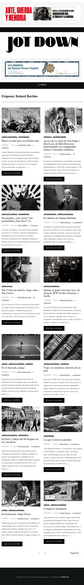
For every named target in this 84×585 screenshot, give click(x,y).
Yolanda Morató (65, 375)
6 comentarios (75, 444)
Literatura (50, 214)
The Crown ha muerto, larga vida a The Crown (20, 291)
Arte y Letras (9, 136)
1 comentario (34, 225)
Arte (4, 363)
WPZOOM (65, 577)
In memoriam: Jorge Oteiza (16, 514)
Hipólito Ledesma (65, 154)
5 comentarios (35, 446)
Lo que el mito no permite (57, 439)
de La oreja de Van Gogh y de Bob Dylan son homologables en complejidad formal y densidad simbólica (62, 145)
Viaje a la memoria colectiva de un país (62, 369)
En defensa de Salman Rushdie (60, 218)
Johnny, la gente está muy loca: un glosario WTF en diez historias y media (62, 293)
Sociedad (49, 435)
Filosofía (24, 136)
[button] (42, 85)
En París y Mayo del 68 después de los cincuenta (20, 440)
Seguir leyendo (12, 173)
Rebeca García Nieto (24, 372)
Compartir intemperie (55, 508)
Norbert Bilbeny (23, 225)
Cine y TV (7, 286)
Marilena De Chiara (66, 300)
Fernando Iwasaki (23, 446)
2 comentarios (76, 513)
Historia (23, 435)
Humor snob (59, 136)
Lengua (64, 363)
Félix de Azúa (64, 444)
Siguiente (74, 552)
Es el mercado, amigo (13, 367)
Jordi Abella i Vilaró (24, 145)
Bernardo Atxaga (23, 518)
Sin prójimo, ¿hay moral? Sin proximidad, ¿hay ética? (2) (17, 219)
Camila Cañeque (65, 513)
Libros (29, 363)
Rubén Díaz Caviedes (24, 297)
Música (47, 136)
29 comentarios (77, 222)
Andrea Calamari (65, 222)
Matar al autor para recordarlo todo (20, 140)
